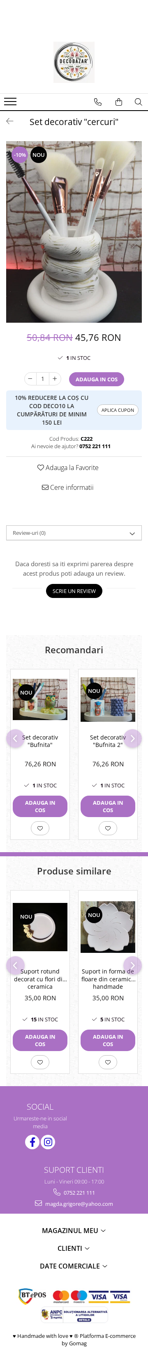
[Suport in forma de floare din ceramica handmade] (108, 926)
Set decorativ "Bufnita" (40, 741)
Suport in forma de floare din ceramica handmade (107, 979)
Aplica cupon (118, 410)
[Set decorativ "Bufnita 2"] (108, 699)
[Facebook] (32, 1142)
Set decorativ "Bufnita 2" (108, 741)
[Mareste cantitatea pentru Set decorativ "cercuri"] (55, 378)
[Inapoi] (6, 121)
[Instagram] (48, 1142)
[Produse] (11, 104)
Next (135, 240)
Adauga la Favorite (71, 467)
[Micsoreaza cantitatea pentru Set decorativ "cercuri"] (30, 378)
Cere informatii (71, 487)
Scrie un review (74, 591)
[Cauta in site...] (138, 102)
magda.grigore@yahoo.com (78, 1203)
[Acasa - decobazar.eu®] (74, 62)
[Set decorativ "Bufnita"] (40, 699)
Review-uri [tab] (29, 532)
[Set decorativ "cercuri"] (74, 232)
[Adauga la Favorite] (40, 828)
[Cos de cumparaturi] (119, 102)
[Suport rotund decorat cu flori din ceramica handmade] (40, 927)
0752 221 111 (78, 1192)
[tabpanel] (74, 232)
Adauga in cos (97, 379)
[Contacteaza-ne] (97, 102)
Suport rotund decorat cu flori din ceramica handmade (40, 980)
